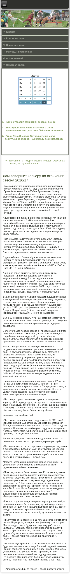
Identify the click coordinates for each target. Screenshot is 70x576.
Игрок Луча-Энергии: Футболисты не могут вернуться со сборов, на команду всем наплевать (34, 137)
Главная (10, 32)
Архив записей (14, 58)
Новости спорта (15, 45)
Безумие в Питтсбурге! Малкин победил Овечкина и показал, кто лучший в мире (36, 162)
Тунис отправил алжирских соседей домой (30, 122)
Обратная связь (15, 65)
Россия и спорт (15, 38)
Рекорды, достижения (19, 51)
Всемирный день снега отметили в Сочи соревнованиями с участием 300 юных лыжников (34, 129)
